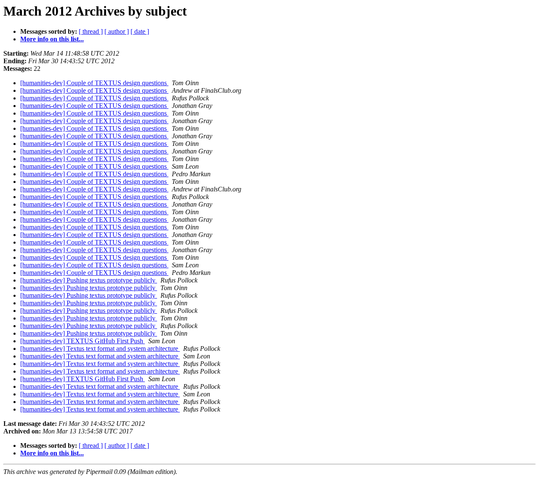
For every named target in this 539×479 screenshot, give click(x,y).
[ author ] (116, 31)
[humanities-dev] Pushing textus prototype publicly (88, 280)
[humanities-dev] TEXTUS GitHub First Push (82, 340)
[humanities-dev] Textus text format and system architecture (100, 348)
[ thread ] (91, 31)
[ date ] (140, 31)
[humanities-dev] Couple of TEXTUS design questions (94, 82)
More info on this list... (52, 39)
